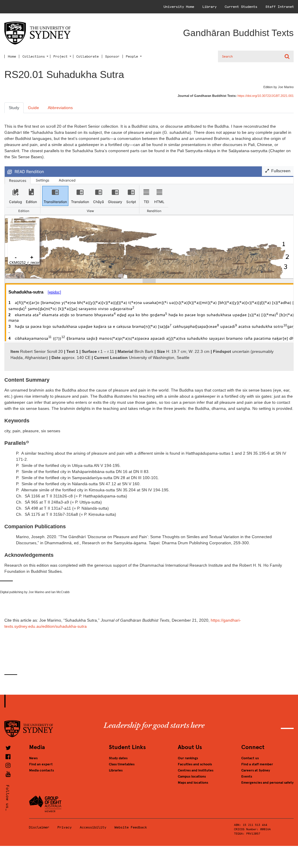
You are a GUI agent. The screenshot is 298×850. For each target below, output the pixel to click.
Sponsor (112, 56)
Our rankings (188, 758)
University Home (179, 6)
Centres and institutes (195, 770)
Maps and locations (193, 782)
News (33, 758)
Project (60, 56)
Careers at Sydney (255, 770)
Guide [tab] (33, 107)
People (132, 56)
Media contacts (41, 770)
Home (12, 56)
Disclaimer (39, 827)
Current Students (241, 6)
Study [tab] (14, 107)
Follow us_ (7, 798)
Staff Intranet (279, 6)
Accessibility (93, 827)
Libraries (116, 770)
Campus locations (192, 776)
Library (209, 6)
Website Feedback (130, 827)
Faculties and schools (195, 764)
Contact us (250, 758)
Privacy (64, 827)
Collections (33, 56)
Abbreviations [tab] (60, 107)
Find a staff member (257, 764)
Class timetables (121, 764)
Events (246, 776)
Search (288, 56)
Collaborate (87, 56)
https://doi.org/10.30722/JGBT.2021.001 (265, 95)
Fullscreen (279, 170)
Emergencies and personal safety (267, 782)
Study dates (118, 758)
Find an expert (41, 764)
